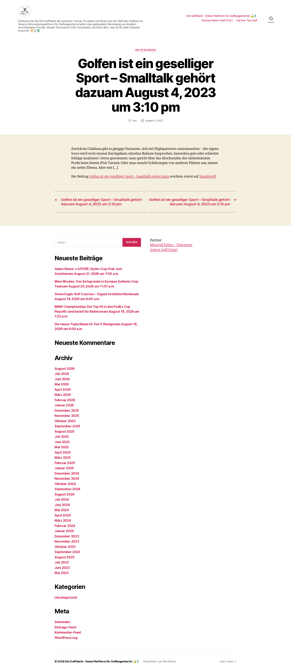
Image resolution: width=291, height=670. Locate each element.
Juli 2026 (62, 374)
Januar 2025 (64, 468)
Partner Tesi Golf (246, 20)
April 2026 (63, 389)
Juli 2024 (62, 499)
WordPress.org (66, 638)
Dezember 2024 (67, 473)
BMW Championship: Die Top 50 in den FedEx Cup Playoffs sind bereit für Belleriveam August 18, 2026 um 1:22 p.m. (97, 311)
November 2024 (67, 478)
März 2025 (63, 458)
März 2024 (63, 520)
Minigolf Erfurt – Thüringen (171, 245)
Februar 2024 (65, 526)
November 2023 (67, 541)
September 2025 (67, 426)
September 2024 (67, 489)
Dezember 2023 (67, 536)
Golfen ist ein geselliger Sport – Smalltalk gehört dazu (129, 176)
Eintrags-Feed (65, 627)
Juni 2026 (62, 379)
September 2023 (67, 552)
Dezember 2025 (67, 410)
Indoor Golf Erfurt (164, 250)
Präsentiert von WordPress (159, 661)
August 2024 (65, 494)
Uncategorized (145, 50)
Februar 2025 (65, 463)
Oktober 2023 (65, 547)
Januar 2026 (64, 405)
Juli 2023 (62, 562)
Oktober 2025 (65, 421)
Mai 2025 (62, 447)
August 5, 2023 (153, 120)
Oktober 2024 (65, 484)
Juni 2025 (62, 442)
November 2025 (67, 416)
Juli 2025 (62, 437)
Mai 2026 (62, 384)
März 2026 (63, 395)
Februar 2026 (65, 400)
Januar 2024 (64, 531)
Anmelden (62, 622)
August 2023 (64, 557)
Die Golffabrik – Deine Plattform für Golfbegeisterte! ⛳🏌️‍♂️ (221, 15)
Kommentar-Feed (68, 632)
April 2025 (62, 452)
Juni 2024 (62, 505)
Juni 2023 (62, 568)
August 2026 (65, 369)
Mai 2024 (62, 510)
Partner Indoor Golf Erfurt (217, 20)
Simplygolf (207, 176)
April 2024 (63, 515)
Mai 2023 (62, 573)
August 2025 (64, 431)
